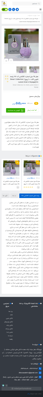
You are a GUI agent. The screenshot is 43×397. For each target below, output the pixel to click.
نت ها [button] (14, 196)
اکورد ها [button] (5, 196)
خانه (11, 315)
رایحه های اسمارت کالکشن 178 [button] (30, 196)
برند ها (11, 311)
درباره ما (10, 336)
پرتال (28, 394)
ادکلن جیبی (9, 318)
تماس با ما (10, 332)
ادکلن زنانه (9, 325)
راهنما (11, 339)
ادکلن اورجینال (8, 322)
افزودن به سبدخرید (14, 110)
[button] (17, 9)
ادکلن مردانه (9, 329)
